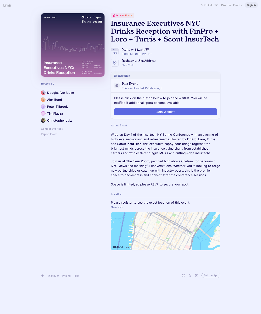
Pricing (66, 275)
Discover (53, 275)
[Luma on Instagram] (183, 275)
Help (77, 275)
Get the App (210, 275)
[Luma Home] (7, 5)
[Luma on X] (190, 275)
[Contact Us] (196, 275)
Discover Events (231, 5)
